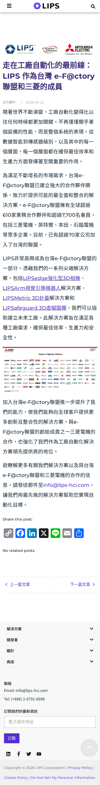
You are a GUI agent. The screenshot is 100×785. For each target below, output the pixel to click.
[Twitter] (29, 754)
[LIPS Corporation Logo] (46, 6)
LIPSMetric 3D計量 (26, 298)
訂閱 (11, 738)
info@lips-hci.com (66, 485)
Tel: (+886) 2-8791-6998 (24, 698)
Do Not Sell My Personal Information (63, 777)
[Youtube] (39, 754)
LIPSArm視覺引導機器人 (32, 288)
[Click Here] (9, 6)
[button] (93, 6)
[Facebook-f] (18, 754)
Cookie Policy (15, 777)
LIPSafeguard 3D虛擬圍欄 (34, 308)
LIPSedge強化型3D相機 (51, 278)
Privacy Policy (80, 767)
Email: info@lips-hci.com (26, 690)
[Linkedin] (8, 754)
